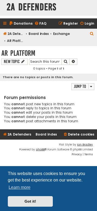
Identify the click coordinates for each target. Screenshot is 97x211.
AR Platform (18, 53)
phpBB (40, 149)
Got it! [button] (30, 201)
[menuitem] (21, 23)
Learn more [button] (19, 187)
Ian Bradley (85, 145)
